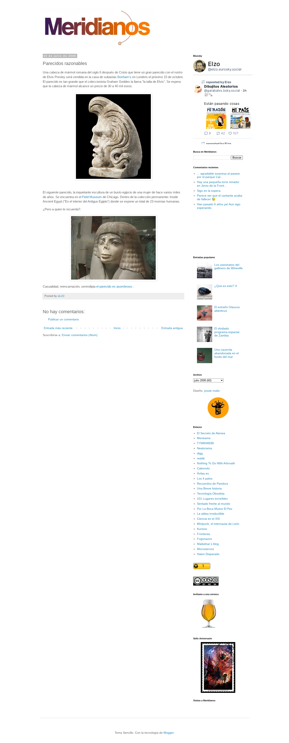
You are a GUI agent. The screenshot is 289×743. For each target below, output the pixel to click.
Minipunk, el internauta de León (218, 523)
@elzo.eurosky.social (224, 69)
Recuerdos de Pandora (212, 483)
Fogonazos (204, 538)
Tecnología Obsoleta (210, 493)
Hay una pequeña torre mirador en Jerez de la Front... (218, 183)
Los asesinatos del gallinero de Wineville (228, 266)
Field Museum (92, 197)
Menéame (204, 438)
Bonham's (124, 77)
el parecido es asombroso (114, 286)
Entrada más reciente (58, 328)
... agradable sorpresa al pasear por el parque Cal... (218, 175)
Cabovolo (203, 468)
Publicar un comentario (63, 319)
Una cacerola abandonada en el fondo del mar (226, 353)
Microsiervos (205, 549)
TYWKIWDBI (205, 443)
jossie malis (212, 390)
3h (244, 90)
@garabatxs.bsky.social (222, 90)
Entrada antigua (172, 328)
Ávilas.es (203, 473)
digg (200, 453)
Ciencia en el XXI (208, 518)
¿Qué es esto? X (225, 286)
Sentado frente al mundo (213, 503)
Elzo (214, 64)
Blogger (169, 732)
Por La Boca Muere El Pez (214, 508)
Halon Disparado (208, 554)
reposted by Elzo (218, 82)
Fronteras (203, 534)
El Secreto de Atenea (211, 433)
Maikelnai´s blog (208, 544)
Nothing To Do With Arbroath (216, 463)
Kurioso (202, 529)
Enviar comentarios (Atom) (80, 335)
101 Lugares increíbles (212, 498)
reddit (201, 458)
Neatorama (204, 448)
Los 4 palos (204, 478)
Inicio (117, 328)
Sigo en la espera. (209, 190)
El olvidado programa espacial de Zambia (226, 332)
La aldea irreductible (210, 513)
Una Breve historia (209, 488)
